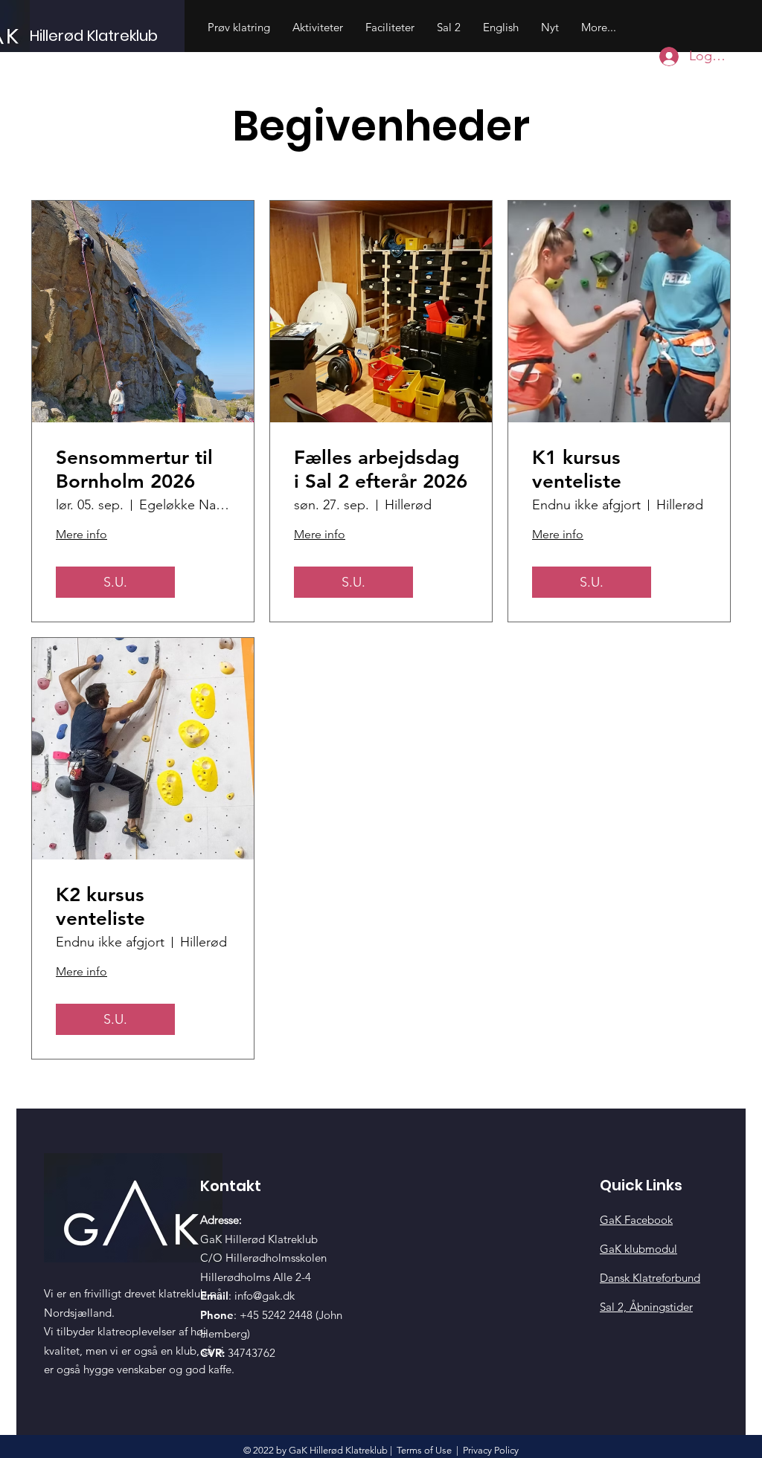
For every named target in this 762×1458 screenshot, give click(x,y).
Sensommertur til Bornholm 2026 (134, 469)
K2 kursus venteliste (100, 906)
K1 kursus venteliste (576, 469)
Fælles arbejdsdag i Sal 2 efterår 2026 (380, 469)
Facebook (636, 1220)
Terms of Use (424, 1450)
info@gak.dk (264, 1295)
